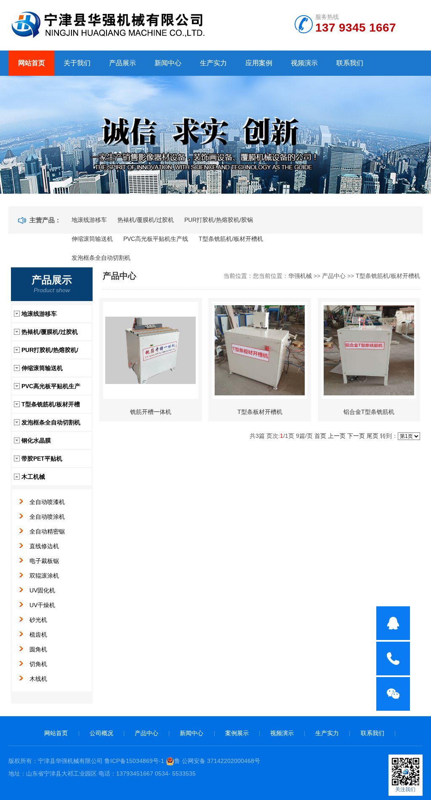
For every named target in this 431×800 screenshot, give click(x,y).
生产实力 (213, 63)
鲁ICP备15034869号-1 (134, 760)
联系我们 (349, 63)
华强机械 (300, 275)
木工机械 (33, 476)
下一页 (356, 435)
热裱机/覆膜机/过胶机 (145, 219)
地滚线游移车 (89, 219)
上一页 (337, 435)
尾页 (372, 435)
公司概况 (101, 733)
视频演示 (304, 63)
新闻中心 (167, 63)
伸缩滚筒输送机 (92, 238)
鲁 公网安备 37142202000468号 (217, 760)
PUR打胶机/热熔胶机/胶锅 (218, 219)
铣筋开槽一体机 (150, 411)
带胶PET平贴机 (41, 458)
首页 (320, 435)
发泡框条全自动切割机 (101, 257)
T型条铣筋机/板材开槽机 (231, 238)
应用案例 (258, 63)
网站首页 (31, 63)
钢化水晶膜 (36, 440)
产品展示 (122, 63)
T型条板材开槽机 (259, 411)
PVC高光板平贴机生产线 (155, 238)
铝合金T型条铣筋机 (368, 411)
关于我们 (77, 63)
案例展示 (237, 733)
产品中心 (334, 275)
